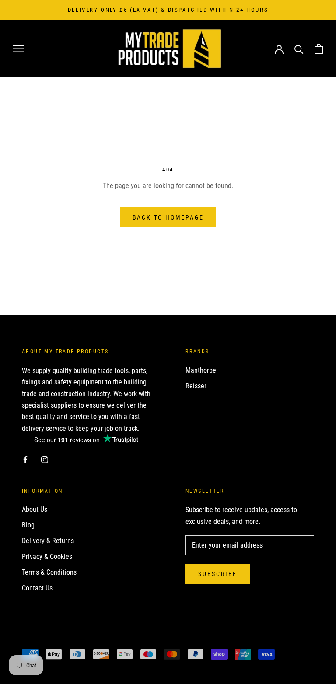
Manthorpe (201, 370)
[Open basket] (319, 49)
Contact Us (37, 588)
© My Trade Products (60, 638)
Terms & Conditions (49, 572)
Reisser (196, 386)
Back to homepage (168, 217)
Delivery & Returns (48, 541)
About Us (34, 509)
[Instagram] (44, 459)
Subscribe (217, 573)
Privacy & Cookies (47, 556)
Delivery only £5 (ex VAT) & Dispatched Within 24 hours (168, 10)
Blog (28, 525)
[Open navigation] (18, 48)
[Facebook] (25, 459)
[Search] (299, 48)
